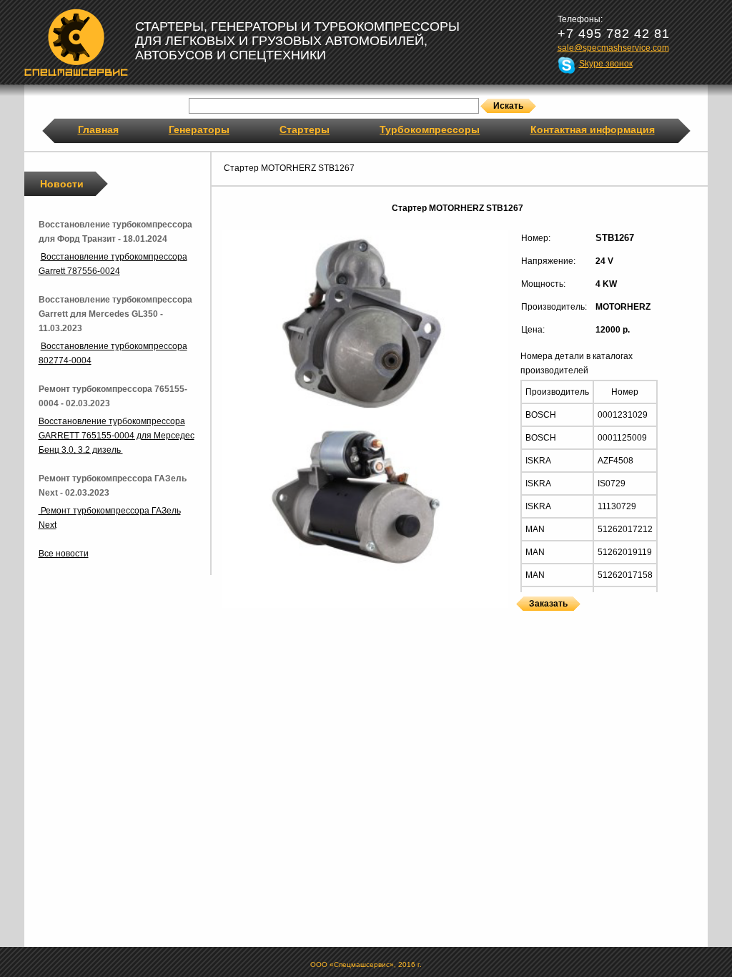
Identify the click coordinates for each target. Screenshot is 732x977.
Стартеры (305, 129)
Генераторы (199, 129)
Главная (98, 129)
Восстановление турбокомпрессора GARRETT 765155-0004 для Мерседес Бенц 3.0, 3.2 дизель (116, 435)
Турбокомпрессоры (430, 129)
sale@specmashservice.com (613, 48)
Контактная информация (592, 129)
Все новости (64, 554)
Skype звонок (606, 64)
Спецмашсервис (76, 42)
